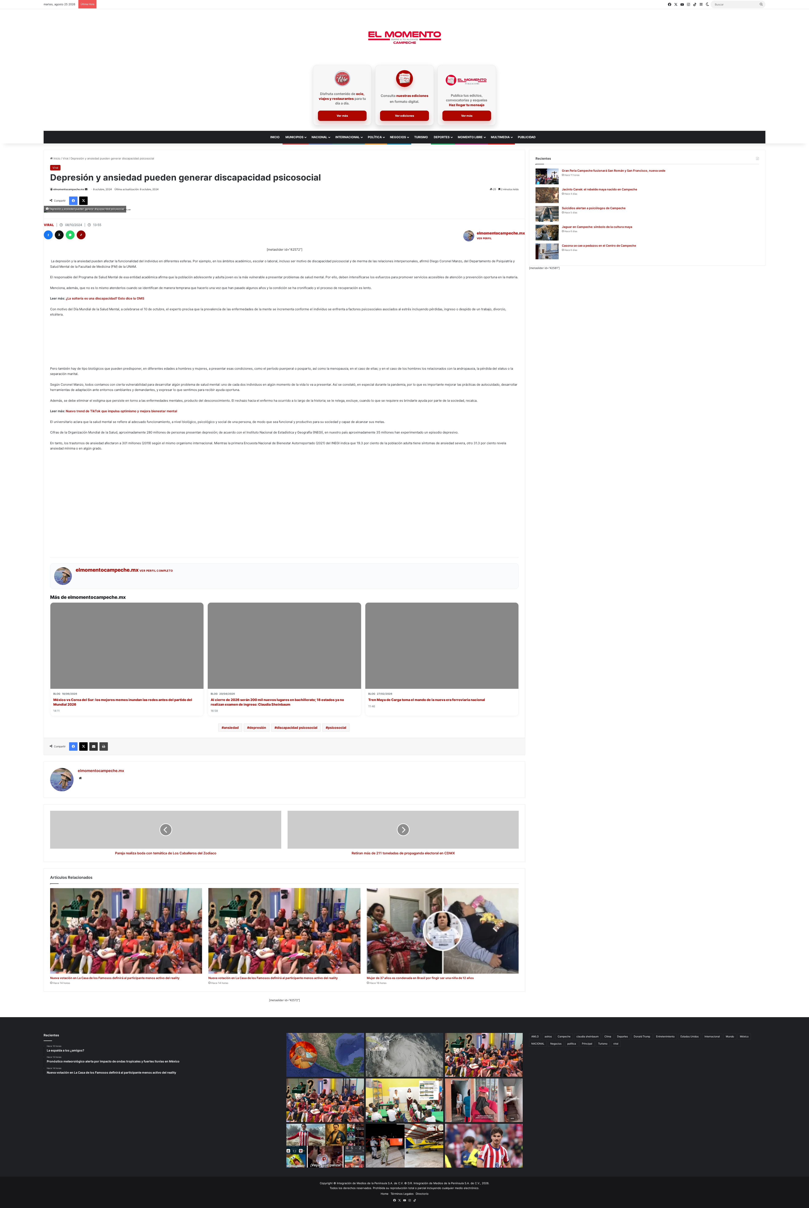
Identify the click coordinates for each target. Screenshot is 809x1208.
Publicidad (527, 137)
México (744, 1036)
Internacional (347, 137)
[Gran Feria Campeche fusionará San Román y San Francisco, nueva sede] (547, 176)
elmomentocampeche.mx (68, 189)
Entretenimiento (665, 1036)
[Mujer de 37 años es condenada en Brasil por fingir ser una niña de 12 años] (443, 931)
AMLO (535, 1036)
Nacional (319, 137)
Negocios (398, 137)
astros (548, 1036)
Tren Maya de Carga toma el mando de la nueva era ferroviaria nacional (426, 700)
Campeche (564, 1036)
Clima (607, 1036)
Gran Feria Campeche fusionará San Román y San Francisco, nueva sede (613, 170)
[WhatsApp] (70, 234)
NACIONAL (537, 1043)
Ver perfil (484, 238)
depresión (257, 727)
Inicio (56, 158)
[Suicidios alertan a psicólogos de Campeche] (547, 214)
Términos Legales (402, 1193)
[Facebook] (48, 234)
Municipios (294, 137)
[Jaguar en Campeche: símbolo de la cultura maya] (547, 233)
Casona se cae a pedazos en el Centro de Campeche (599, 245)
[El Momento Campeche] (404, 38)
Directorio (422, 1193)
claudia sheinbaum (587, 1036)
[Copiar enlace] (81, 234)
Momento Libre (470, 137)
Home (384, 1193)
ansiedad (231, 727)
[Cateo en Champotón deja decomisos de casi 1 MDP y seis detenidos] (404, 1146)
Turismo (421, 137)
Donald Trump (642, 1036)
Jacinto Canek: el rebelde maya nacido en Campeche (599, 189)
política (571, 1043)
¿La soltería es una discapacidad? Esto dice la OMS (105, 298)
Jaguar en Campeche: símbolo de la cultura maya (597, 227)
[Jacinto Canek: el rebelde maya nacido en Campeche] (547, 195)
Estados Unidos (689, 1036)
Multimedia (500, 137)
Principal (587, 1043)
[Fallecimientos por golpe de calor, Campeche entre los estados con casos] (325, 1055)
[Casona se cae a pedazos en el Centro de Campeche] (547, 251)
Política (375, 137)
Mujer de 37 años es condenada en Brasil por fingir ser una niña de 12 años (420, 978)
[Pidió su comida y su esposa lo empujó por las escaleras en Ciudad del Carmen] (484, 1100)
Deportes (442, 137)
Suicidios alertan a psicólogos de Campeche (594, 208)
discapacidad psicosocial (297, 727)
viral (615, 1043)
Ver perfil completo (156, 570)
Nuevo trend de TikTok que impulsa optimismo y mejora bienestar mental (121, 411)
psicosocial (337, 727)
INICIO (275, 137)
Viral (65, 158)
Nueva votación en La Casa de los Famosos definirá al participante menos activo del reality (114, 978)
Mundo (730, 1036)
